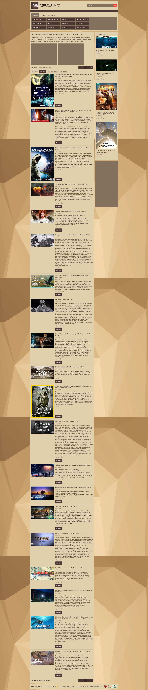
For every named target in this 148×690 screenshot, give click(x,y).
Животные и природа (82, 19)
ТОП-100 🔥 (37, 19)
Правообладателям (68, 686)
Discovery (51, 27)
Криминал (36, 27)
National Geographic (53, 19)
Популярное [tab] (51, 15)
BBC (64, 19)
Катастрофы (37, 23)
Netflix (50, 23)
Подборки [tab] (35, 15)
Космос (64, 27)
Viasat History (81, 27)
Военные (65, 23)
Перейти (59, 105)
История (79, 23)
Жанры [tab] (43, 15)
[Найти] (115, 5)
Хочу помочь (53, 686)
